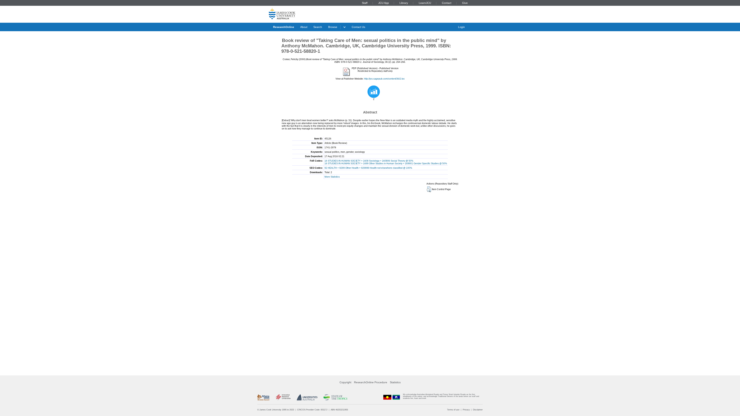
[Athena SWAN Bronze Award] (263, 397)
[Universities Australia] (307, 397)
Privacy (466, 409)
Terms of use (453, 409)
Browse (332, 27)
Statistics (395, 382)
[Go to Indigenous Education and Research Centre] (387, 397)
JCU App (383, 2)
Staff (364, 2)
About (303, 27)
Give (465, 2)
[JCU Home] (282, 13)
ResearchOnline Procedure (370, 382)
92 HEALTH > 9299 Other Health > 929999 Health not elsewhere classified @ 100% (368, 168)
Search (317, 27)
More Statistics (332, 176)
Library (403, 2)
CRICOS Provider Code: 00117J (312, 409)
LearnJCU (425, 2)
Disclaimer (478, 409)
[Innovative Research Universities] (283, 397)
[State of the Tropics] (335, 397)
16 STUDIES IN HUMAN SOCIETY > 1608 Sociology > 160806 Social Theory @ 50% (369, 160)
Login (461, 27)
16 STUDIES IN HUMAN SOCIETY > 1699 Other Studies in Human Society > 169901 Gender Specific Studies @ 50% (386, 163)
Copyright (345, 382)
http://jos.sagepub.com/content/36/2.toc (384, 78)
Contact (446, 2)
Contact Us (358, 27)
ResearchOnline (283, 27)
